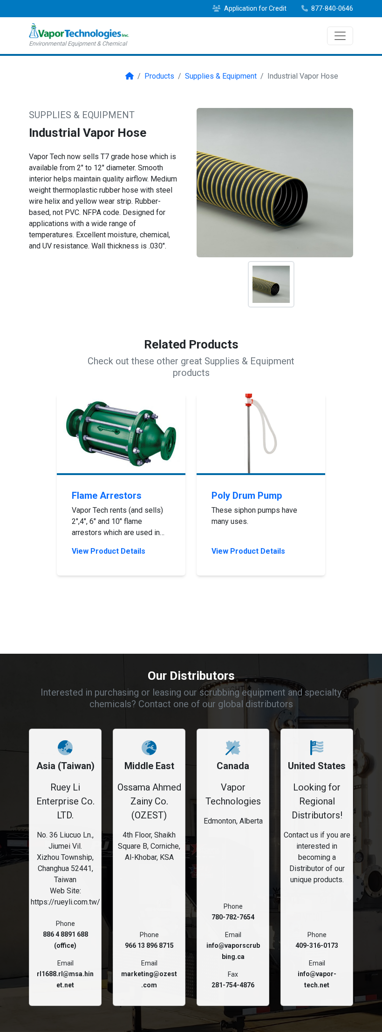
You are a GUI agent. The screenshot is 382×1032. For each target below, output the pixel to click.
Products (159, 76)
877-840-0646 (331, 8)
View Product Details (108, 551)
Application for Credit (254, 8)
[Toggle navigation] (340, 36)
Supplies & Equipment (221, 76)
